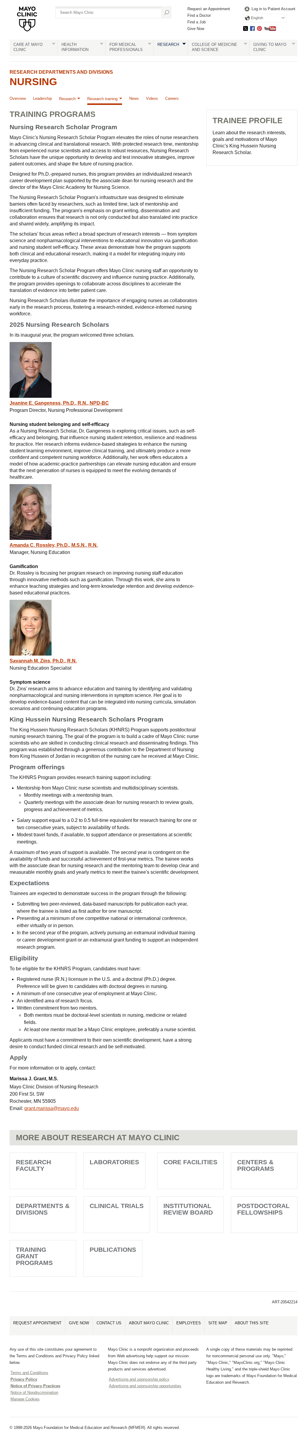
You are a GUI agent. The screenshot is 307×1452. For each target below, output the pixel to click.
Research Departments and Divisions (61, 72)
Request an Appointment (208, 9)
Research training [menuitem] (102, 99)
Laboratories (114, 1162)
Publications (113, 1249)
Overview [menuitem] (18, 98)
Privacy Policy (23, 1379)
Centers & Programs (255, 1165)
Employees (188, 1323)
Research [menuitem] (67, 99)
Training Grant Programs (34, 1256)
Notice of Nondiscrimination (34, 1392)
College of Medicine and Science (214, 47)
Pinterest (259, 28)
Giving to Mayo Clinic (269, 47)
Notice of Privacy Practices (35, 1386)
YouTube (270, 28)
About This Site (252, 1323)
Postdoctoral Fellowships (263, 1209)
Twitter (245, 28)
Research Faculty (33, 1165)
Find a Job (196, 22)
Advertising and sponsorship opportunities (145, 1386)
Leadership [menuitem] (42, 98)
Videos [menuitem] (152, 98)
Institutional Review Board (188, 1209)
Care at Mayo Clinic (28, 47)
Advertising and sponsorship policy (139, 1379)
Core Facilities (190, 1162)
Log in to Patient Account (273, 9)
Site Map (217, 1323)
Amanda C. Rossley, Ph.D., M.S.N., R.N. (54, 545)
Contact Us (109, 1323)
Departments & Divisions (43, 1209)
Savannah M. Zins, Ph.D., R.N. (43, 660)
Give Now (195, 28)
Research (168, 44)
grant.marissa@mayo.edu (51, 1108)
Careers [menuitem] (172, 98)
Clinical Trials (117, 1205)
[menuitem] (269, 9)
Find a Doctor (199, 15)
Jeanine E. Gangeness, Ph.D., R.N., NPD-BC (59, 403)
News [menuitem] (134, 98)
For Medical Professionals (126, 47)
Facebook (252, 28)
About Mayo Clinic (149, 1323)
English (257, 18)
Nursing (33, 81)
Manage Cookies (25, 1399)
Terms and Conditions (29, 1372)
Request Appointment (37, 1323)
